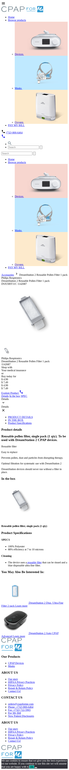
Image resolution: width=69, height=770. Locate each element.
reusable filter (34, 562)
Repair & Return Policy (20, 688)
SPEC (24, 396)
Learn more (21, 605)
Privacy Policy (15, 685)
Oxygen (19, 122)
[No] (35, 767)
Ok (31, 767)
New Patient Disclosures (21, 716)
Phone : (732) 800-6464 (20, 707)
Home (11, 17)
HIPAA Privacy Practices (21, 682)
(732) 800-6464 (14, 132)
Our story (13, 679)
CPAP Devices (16, 663)
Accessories (7, 274)
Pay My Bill (14, 713)
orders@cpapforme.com (20, 704)
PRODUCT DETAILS (20, 417)
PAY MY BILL (16, 125)
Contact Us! (14, 691)
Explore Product (10, 393)
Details (5, 396)
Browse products (17, 20)
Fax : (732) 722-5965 (19, 710)
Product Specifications (20, 423)
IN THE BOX (15, 420)
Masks (18, 88)
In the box (14, 396)
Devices (19, 54)
